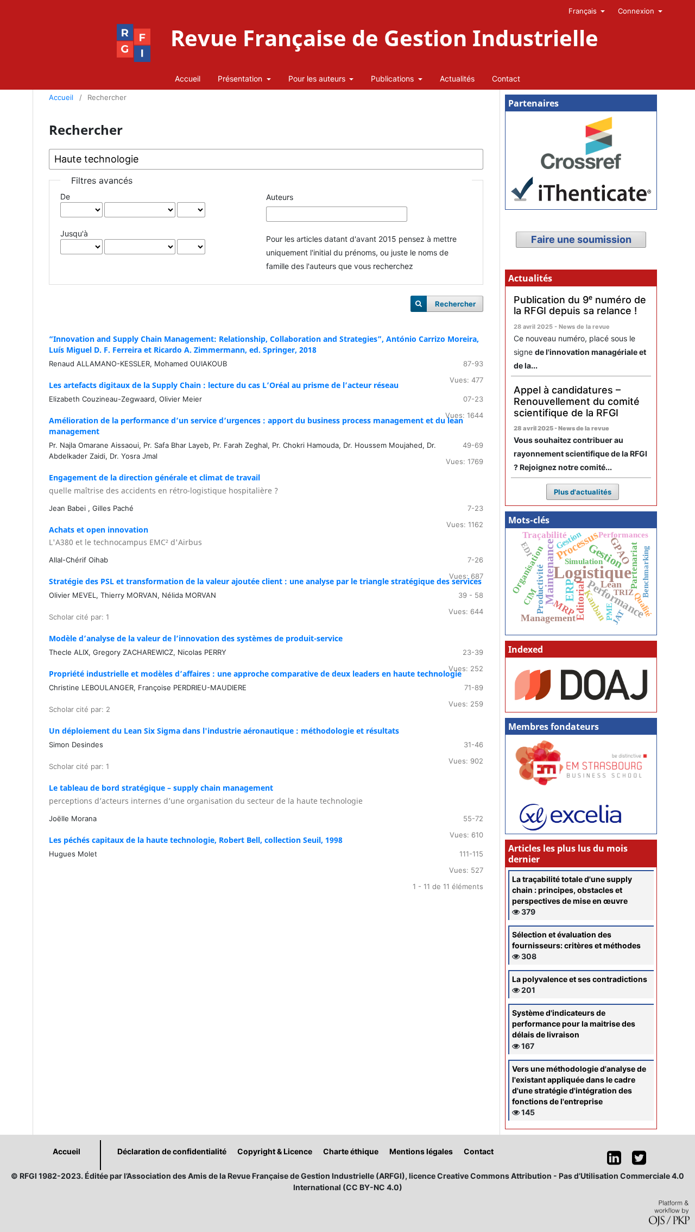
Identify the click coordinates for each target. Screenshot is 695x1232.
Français (583, 11)
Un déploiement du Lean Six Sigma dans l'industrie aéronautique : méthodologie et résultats (224, 731)
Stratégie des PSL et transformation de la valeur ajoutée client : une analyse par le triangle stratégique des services (265, 581)
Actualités (457, 78)
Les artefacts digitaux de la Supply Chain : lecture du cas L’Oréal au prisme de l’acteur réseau (224, 385)
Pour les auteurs (318, 78)
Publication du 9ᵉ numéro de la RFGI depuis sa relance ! (580, 305)
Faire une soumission (581, 239)
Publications (393, 78)
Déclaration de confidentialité (171, 1151)
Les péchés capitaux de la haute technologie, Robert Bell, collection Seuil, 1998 (196, 840)
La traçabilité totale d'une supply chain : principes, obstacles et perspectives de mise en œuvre (572, 889)
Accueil (187, 78)
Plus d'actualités (582, 491)
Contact (506, 78)
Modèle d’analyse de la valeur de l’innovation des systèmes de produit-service (196, 638)
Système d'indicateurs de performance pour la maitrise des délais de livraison (573, 1023)
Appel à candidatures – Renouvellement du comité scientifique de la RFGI (577, 401)
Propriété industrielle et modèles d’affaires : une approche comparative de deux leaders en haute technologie (255, 673)
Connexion (637, 11)
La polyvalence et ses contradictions (579, 979)
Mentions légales (421, 1151)
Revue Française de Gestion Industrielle (384, 38)
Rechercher (455, 303)
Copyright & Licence (274, 1151)
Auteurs (279, 197)
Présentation (241, 78)
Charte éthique (350, 1151)
